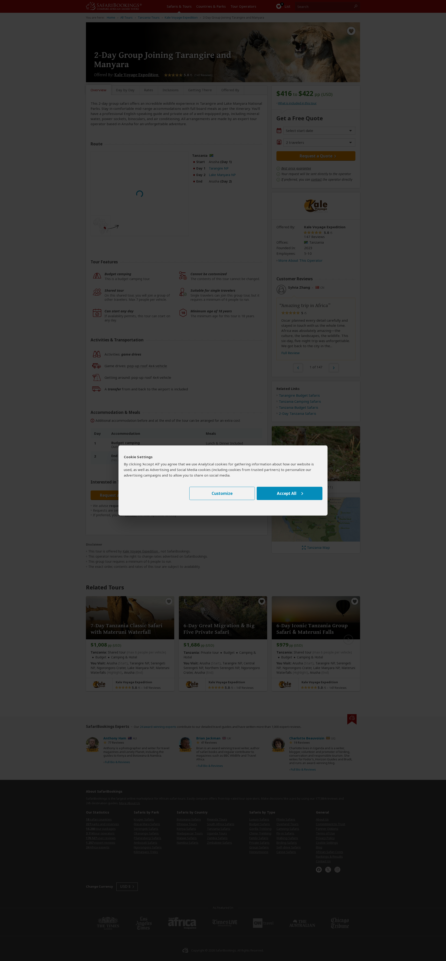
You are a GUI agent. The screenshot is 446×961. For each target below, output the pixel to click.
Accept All (286, 493)
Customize (222, 493)
